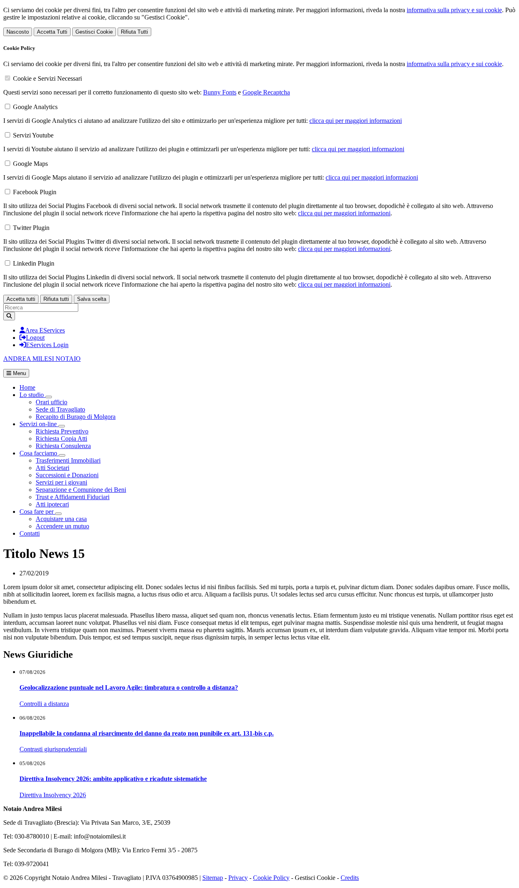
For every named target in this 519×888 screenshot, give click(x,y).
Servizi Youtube (33, 135)
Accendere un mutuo (62, 526)
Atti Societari (52, 467)
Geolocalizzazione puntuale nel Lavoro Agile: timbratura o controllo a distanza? (128, 687)
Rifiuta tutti (56, 299)
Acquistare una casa (61, 518)
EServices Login (47, 344)
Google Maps (30, 163)
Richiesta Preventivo (62, 431)
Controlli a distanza (44, 703)
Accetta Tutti (52, 32)
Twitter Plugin (31, 227)
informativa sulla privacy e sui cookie (454, 9)
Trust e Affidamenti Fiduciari (72, 496)
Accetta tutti (20, 299)
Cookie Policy (271, 877)
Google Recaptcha (266, 92)
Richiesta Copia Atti (61, 438)
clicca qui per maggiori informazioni (355, 120)
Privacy (238, 877)
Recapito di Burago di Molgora (76, 416)
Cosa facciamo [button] (39, 453)
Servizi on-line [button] (38, 423)
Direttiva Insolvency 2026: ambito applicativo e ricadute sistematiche (113, 778)
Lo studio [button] (32, 394)
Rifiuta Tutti (134, 32)
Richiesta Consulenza (63, 445)
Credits (350, 877)
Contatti (29, 533)
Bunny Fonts (219, 92)
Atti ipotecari (52, 504)
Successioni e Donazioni (67, 475)
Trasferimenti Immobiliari (68, 460)
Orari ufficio (51, 402)
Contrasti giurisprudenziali (53, 749)
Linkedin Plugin (33, 263)
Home (27, 387)
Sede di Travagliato (60, 409)
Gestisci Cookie (94, 32)
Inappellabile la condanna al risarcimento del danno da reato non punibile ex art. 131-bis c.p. (146, 733)
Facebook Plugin (34, 192)
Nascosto (17, 32)
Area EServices (45, 330)
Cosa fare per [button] (37, 511)
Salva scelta (91, 299)
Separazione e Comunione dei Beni (81, 489)
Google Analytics (35, 106)
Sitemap (212, 877)
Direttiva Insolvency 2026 (52, 794)
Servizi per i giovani (61, 482)
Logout (35, 337)
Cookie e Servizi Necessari (47, 78)
